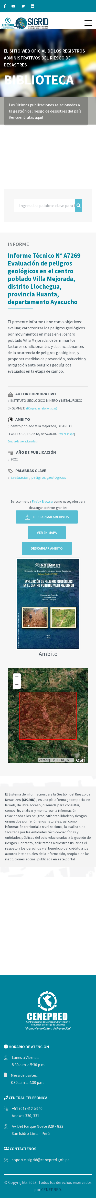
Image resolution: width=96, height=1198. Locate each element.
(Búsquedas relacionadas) (41, 408)
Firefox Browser (42, 501)
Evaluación (19, 477)
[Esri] (81, 759)
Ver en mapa (66, 434)
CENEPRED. (51, 1189)
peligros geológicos (48, 477)
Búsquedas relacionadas (22, 441)
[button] (88, 23)
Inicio (10, 132)
